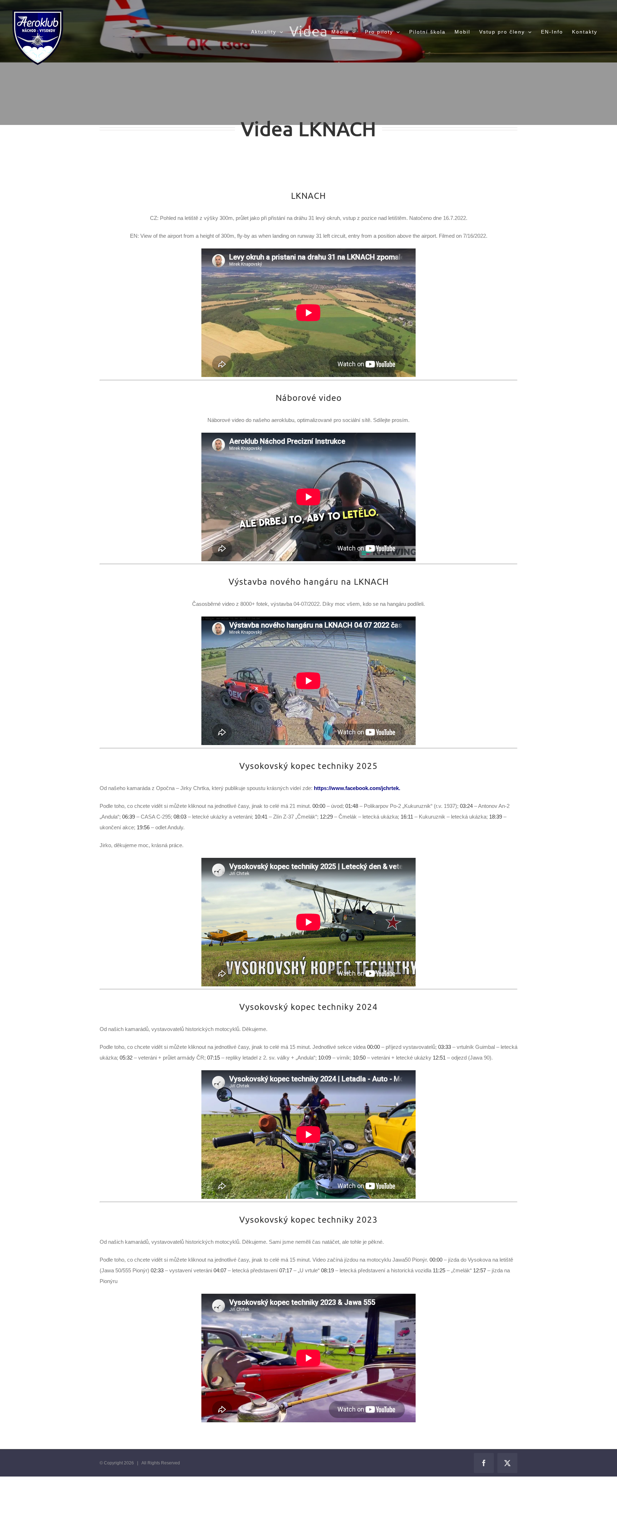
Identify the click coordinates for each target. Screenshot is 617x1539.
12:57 (479, 1270)
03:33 (444, 1047)
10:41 (261, 817)
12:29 (326, 817)
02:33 (157, 1270)
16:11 (407, 817)
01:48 (351, 806)
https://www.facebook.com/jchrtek (356, 788)
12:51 (439, 1058)
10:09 (324, 1058)
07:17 (285, 1270)
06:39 (128, 817)
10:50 (359, 1058)
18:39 (495, 817)
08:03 (180, 817)
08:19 (327, 1270)
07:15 (213, 1058)
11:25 (439, 1270)
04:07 (220, 1270)
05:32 (126, 1058)
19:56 (143, 827)
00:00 (318, 806)
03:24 (466, 806)
